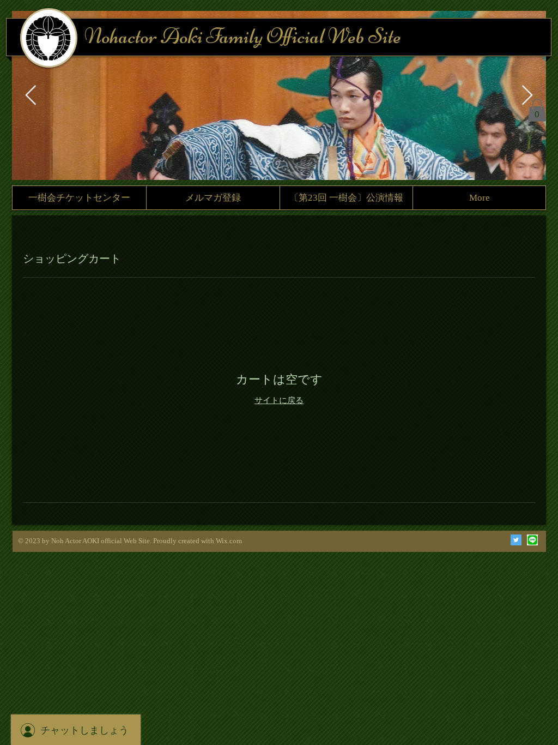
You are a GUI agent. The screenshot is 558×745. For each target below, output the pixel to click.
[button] (537, 110)
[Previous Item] (31, 95)
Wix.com (229, 541)
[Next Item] (527, 95)
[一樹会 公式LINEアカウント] (532, 539)
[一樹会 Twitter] (516, 539)
